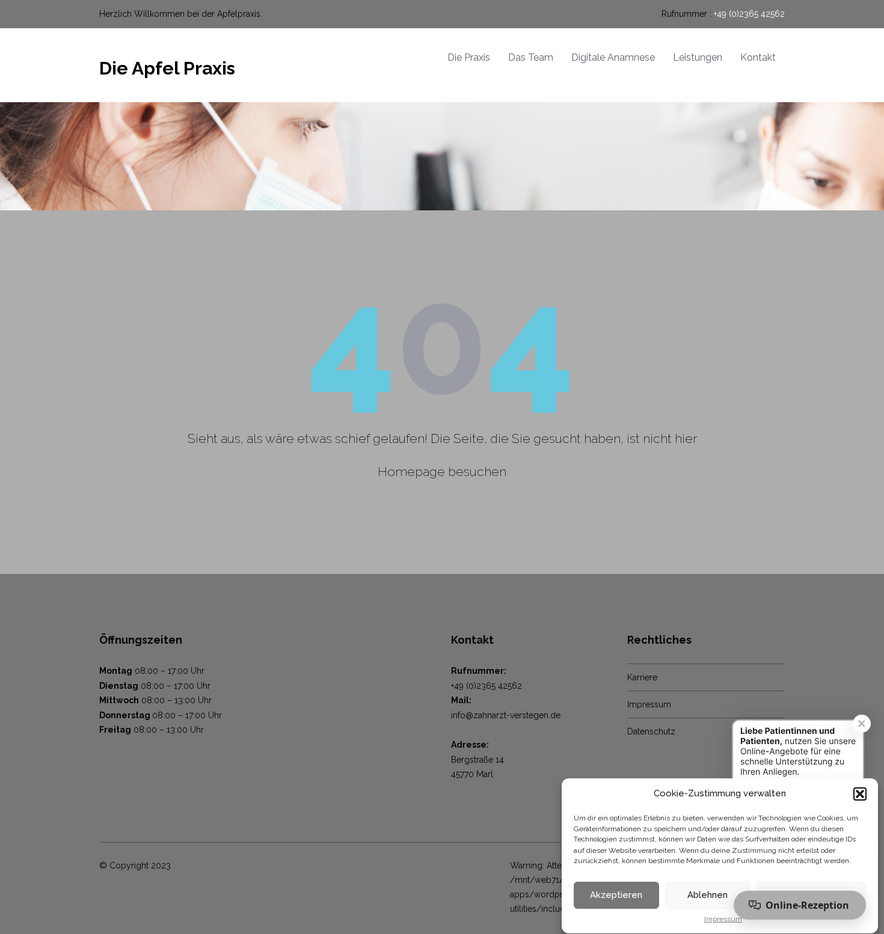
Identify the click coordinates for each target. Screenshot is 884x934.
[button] (860, 794)
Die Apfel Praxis (167, 68)
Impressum (723, 919)
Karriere (642, 677)
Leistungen (697, 57)
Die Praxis (468, 57)
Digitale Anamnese (613, 57)
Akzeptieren (616, 895)
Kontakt (758, 57)
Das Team (530, 57)
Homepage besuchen (442, 471)
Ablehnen (707, 895)
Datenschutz (651, 731)
